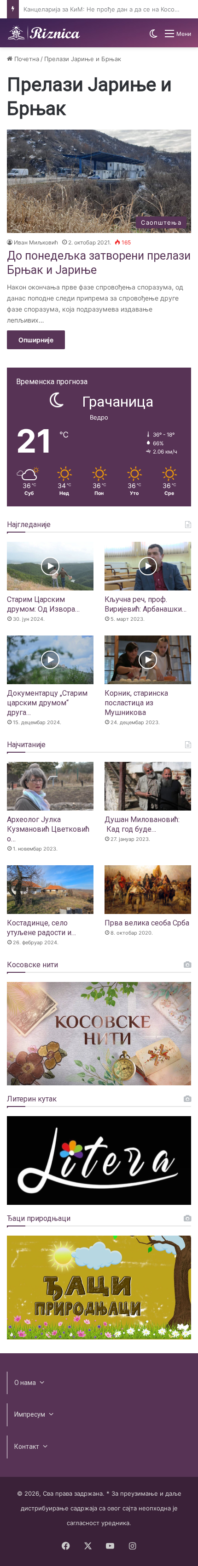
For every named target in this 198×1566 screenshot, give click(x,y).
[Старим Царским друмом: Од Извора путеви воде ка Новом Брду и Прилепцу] (50, 566)
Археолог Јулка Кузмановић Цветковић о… (48, 829)
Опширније (35, 340)
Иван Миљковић (36, 242)
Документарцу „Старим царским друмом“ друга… (47, 703)
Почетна (25, 58)
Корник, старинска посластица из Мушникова (136, 703)
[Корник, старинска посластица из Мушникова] (148, 659)
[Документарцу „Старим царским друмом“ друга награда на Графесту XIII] (50, 659)
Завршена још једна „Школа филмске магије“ (90, 9)
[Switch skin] (153, 37)
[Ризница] (44, 33)
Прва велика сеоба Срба (147, 923)
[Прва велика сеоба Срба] (148, 889)
